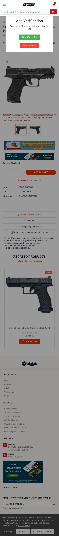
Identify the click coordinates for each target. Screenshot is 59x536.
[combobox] (28, 11)
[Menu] (4, 5)
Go (53, 12)
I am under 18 (29, 45)
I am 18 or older (29, 37)
